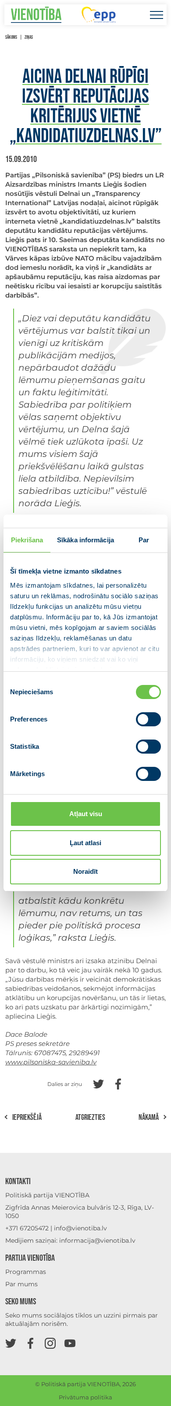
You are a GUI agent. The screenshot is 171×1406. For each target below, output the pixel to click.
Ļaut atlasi (85, 843)
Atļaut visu (85, 813)
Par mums (21, 1284)
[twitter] (11, 1343)
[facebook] (30, 1343)
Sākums (11, 37)
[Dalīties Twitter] (98, 1083)
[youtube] (70, 1343)
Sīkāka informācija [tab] (85, 540)
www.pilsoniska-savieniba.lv (50, 1062)
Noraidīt (85, 871)
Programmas (25, 1272)
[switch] (148, 719)
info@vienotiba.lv (80, 1228)
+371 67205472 (27, 1228)
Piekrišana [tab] (27, 540)
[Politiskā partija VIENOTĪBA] (36, 15)
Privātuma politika (85, 1397)
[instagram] (50, 1343)
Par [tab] (144, 540)
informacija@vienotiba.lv (97, 1240)
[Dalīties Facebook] (118, 1083)
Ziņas (29, 37)
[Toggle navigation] (156, 14)
